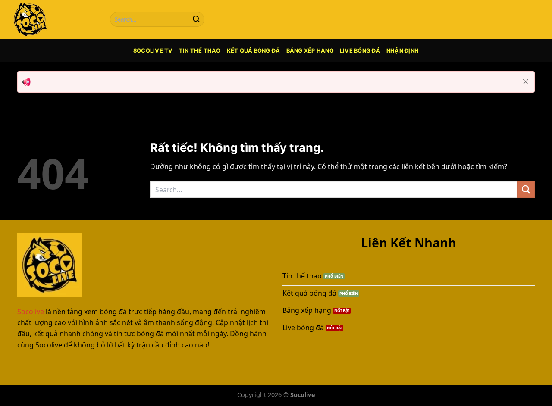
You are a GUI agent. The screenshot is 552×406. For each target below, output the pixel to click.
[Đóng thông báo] (525, 82)
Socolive (30, 311)
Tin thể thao (200, 50)
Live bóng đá (360, 50)
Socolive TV (153, 50)
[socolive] (54, 19)
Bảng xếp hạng (310, 50)
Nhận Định (402, 50)
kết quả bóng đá (253, 50)
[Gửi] (196, 19)
